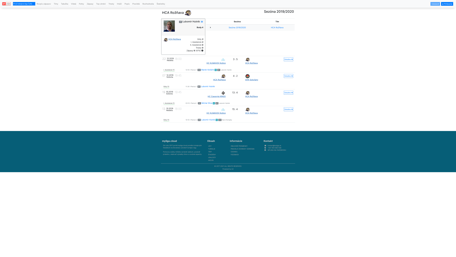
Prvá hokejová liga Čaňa (23, 4)
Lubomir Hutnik (226, 70)
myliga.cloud (169, 141)
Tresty (111, 4)
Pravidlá (136, 4)
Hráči (119, 4)
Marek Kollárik (207, 70)
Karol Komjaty (227, 120)
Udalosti (212, 157)
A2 (233, 169)
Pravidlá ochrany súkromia (242, 149)
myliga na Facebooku (277, 150)
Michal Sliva (207, 103)
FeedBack (235, 155)
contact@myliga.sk (274, 145)
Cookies (234, 152)
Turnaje (211, 149)
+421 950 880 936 (274, 148)
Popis (127, 4)
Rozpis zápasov (44, 4)
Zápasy (90, 4)
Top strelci (101, 4)
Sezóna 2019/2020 (237, 27)
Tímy (56, 4)
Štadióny (212, 155)
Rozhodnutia (148, 4)
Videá (73, 4)
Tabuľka (64, 4)
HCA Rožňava (277, 27)
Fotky (81, 4)
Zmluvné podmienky (239, 146)
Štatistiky (161, 4)
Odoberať (435, 4)
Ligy (210, 146)
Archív (211, 160)
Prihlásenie (447, 4)
